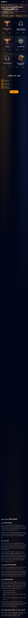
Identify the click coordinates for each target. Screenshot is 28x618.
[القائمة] (26, 1)
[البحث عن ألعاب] (23, 1)
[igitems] (4, 1)
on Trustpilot (9, 12)
